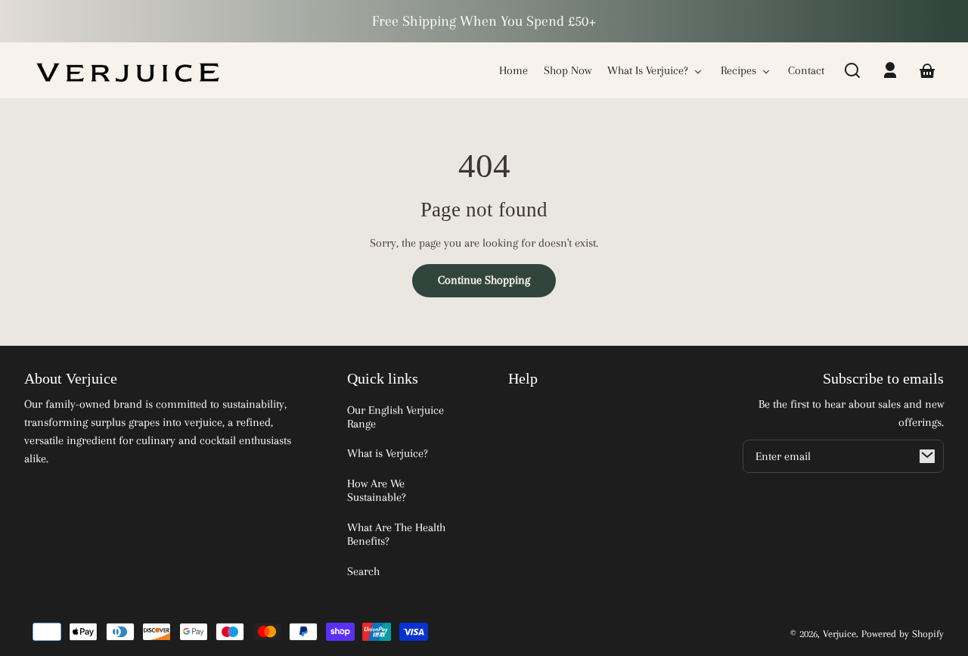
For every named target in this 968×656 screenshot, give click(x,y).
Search (363, 571)
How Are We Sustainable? (376, 490)
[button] (852, 70)
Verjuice (839, 633)
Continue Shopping (484, 280)
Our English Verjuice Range (395, 417)
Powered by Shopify (902, 633)
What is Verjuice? (387, 453)
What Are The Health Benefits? (396, 534)
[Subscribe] (927, 456)
